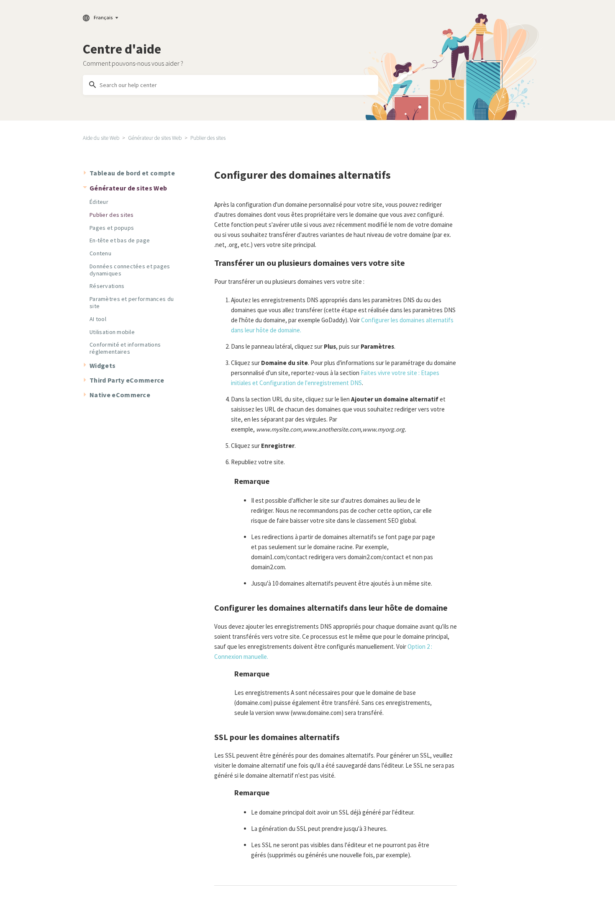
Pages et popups (112, 227)
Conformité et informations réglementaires (125, 348)
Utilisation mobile (112, 332)
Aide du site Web (101, 137)
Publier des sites (208, 137)
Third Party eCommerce (127, 380)
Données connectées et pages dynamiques (130, 269)
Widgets (102, 365)
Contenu (100, 253)
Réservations (107, 286)
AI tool (98, 319)
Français (103, 17)
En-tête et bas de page (120, 240)
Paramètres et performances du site (132, 302)
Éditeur (99, 202)
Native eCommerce (120, 395)
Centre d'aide (122, 49)
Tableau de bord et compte (132, 173)
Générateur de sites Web (155, 137)
